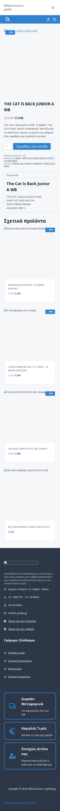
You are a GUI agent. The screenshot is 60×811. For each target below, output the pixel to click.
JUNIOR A (28, 164)
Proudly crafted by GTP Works (20, 802)
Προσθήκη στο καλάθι (32, 146)
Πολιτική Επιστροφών (20, 660)
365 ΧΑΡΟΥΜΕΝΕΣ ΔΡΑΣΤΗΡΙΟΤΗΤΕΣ (29, 526)
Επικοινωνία (14, 668)
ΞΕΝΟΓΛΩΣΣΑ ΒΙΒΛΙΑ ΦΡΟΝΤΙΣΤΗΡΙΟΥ (38, 158)
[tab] (30, 175)
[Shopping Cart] (54, 19)
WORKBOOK (38, 164)
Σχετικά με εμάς (16, 652)
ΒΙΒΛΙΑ (18, 158)
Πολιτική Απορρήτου (19, 676)
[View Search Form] (7, 19)
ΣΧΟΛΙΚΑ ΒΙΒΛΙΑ (10, 161)
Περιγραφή (12, 175)
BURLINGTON (18, 164)
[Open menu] (53, 7)
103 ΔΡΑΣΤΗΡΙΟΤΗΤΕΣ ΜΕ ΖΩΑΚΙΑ (27, 448)
